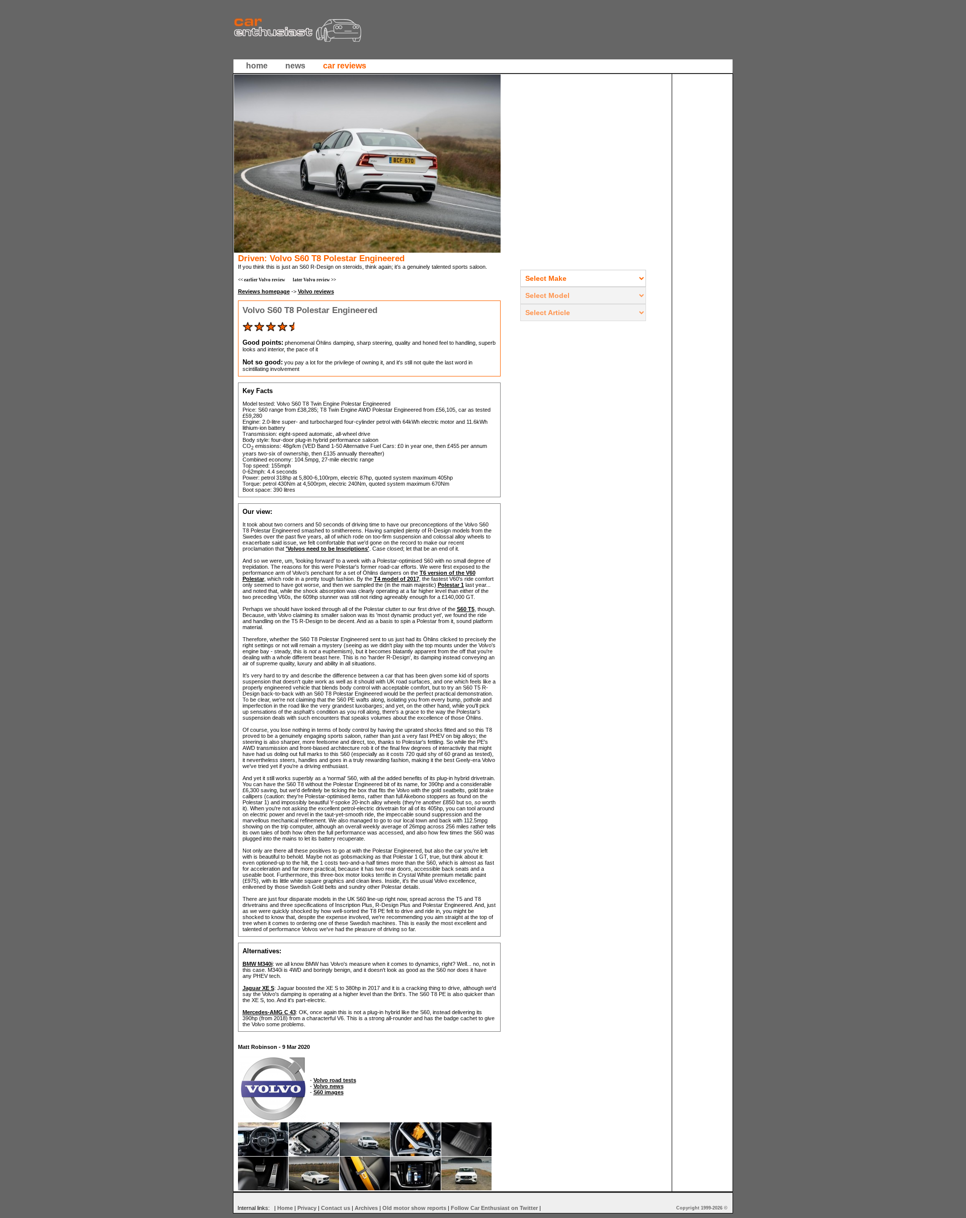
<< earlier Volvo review (261, 279)
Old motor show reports (414, 1208)
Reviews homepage (264, 291)
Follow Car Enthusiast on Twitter (494, 1208)
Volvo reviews (316, 291)
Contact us (335, 1208)
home (257, 65)
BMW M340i (258, 964)
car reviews (344, 65)
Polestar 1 (451, 585)
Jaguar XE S (258, 988)
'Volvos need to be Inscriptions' (327, 549)
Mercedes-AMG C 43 (269, 1012)
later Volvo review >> (314, 279)
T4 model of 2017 (396, 579)
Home (285, 1208)
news (295, 65)
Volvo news (328, 1086)
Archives (366, 1208)
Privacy (306, 1208)
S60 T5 (465, 609)
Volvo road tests (334, 1080)
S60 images (328, 1092)
